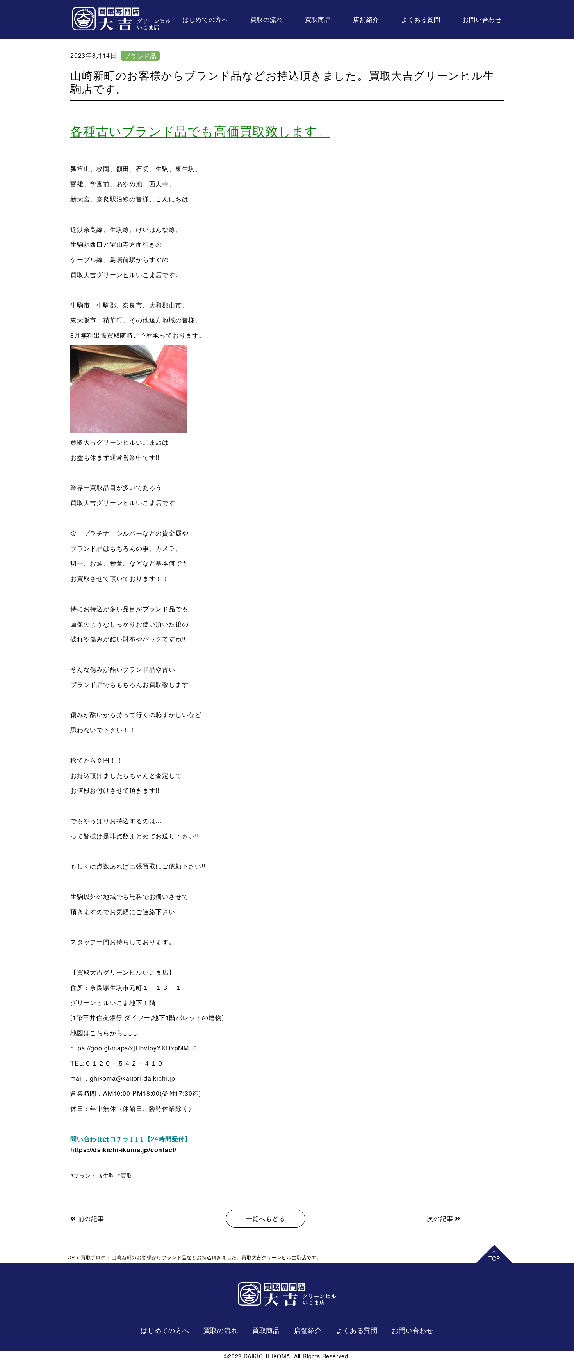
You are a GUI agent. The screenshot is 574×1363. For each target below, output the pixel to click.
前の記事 (90, 1218)
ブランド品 (140, 56)
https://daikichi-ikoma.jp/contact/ (123, 1149)
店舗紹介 (366, 19)
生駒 (108, 1175)
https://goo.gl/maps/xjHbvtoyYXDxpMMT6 (133, 1047)
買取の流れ (266, 19)
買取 (126, 1175)
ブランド (85, 1175)
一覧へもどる (265, 1218)
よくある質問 (420, 19)
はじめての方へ (205, 19)
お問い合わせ (482, 19)
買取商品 (318, 19)
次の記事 (441, 1218)
